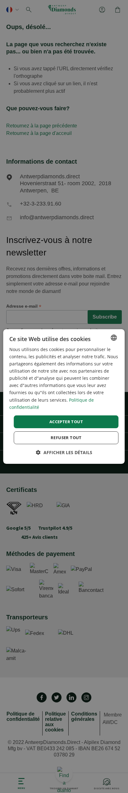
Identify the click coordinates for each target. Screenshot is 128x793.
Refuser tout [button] (66, 437)
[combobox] (114, 338)
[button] (64, 452)
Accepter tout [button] (66, 421)
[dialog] (64, 396)
